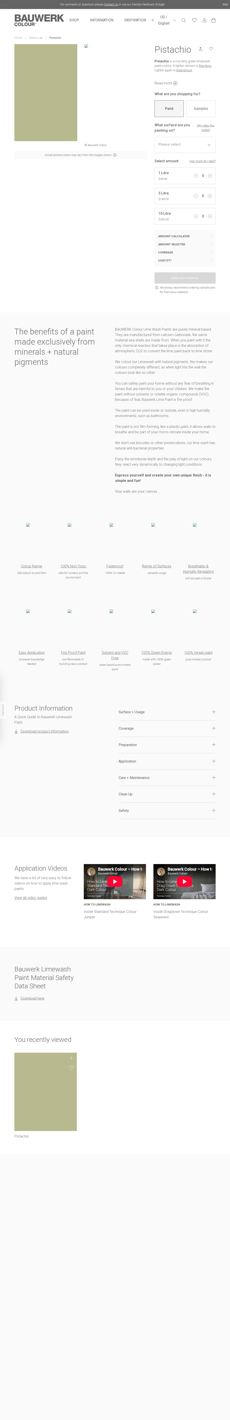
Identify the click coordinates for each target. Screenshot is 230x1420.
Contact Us (101, 4)
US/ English (164, 20)
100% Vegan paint (198, 652)
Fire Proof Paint (73, 652)
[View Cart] (214, 20)
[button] (167, 712)
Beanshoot (184, 70)
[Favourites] (194, 20)
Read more (163, 83)
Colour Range (31, 566)
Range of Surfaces (156, 566)
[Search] (183, 20)
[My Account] (204, 20)
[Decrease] (196, 176)
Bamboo (205, 66)
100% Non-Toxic (73, 566)
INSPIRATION (135, 20)
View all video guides (30, 898)
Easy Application (32, 652)
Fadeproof (114, 566)
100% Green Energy (156, 652)
